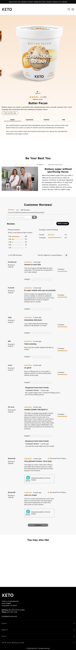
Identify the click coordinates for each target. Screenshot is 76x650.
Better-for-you (55, 164)
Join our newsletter (13, 642)
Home (37, 93)
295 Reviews (26, 210)
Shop (4, 623)
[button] (12, 120)
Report (48, 279)
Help (4, 636)
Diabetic (40, 164)
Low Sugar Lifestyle (23, 164)
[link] (11, 210)
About (5, 630)
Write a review (63, 224)
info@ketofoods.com (9, 616)
